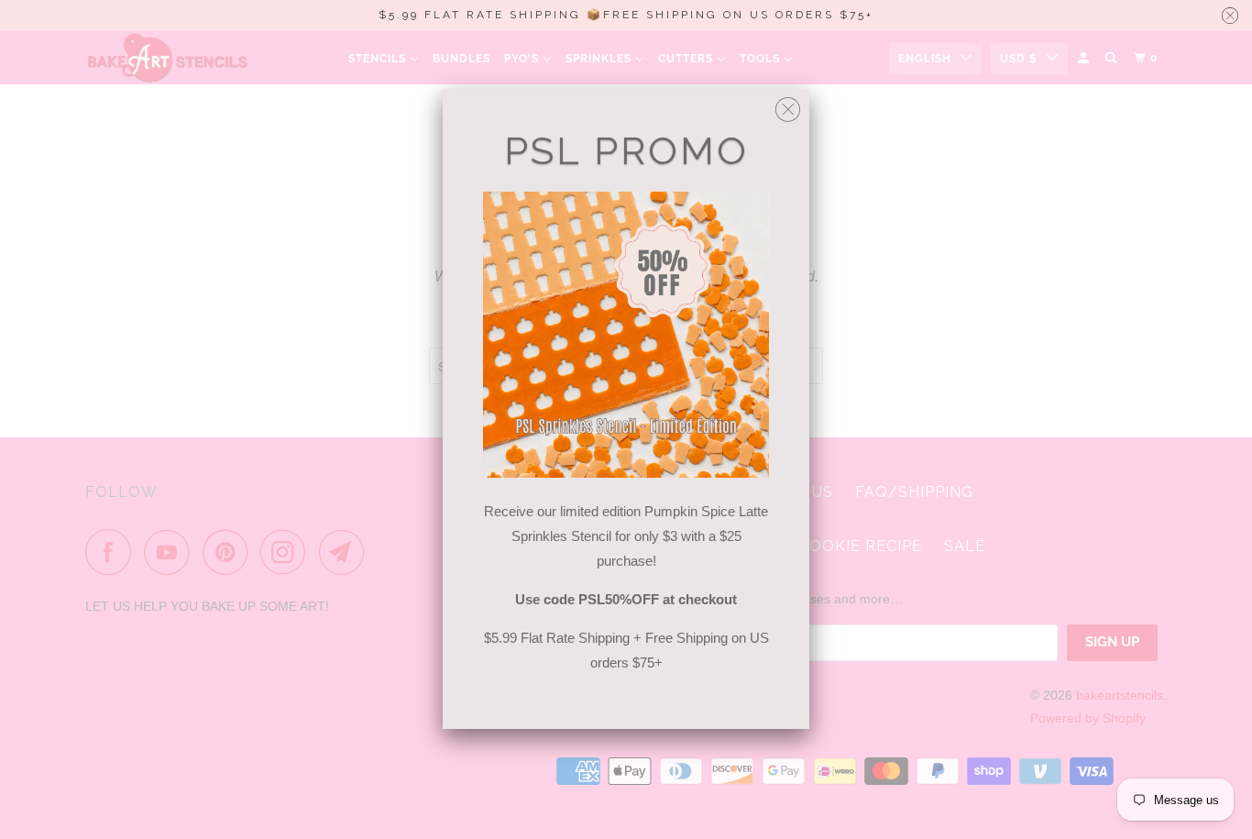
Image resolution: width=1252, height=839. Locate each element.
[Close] (787, 105)
